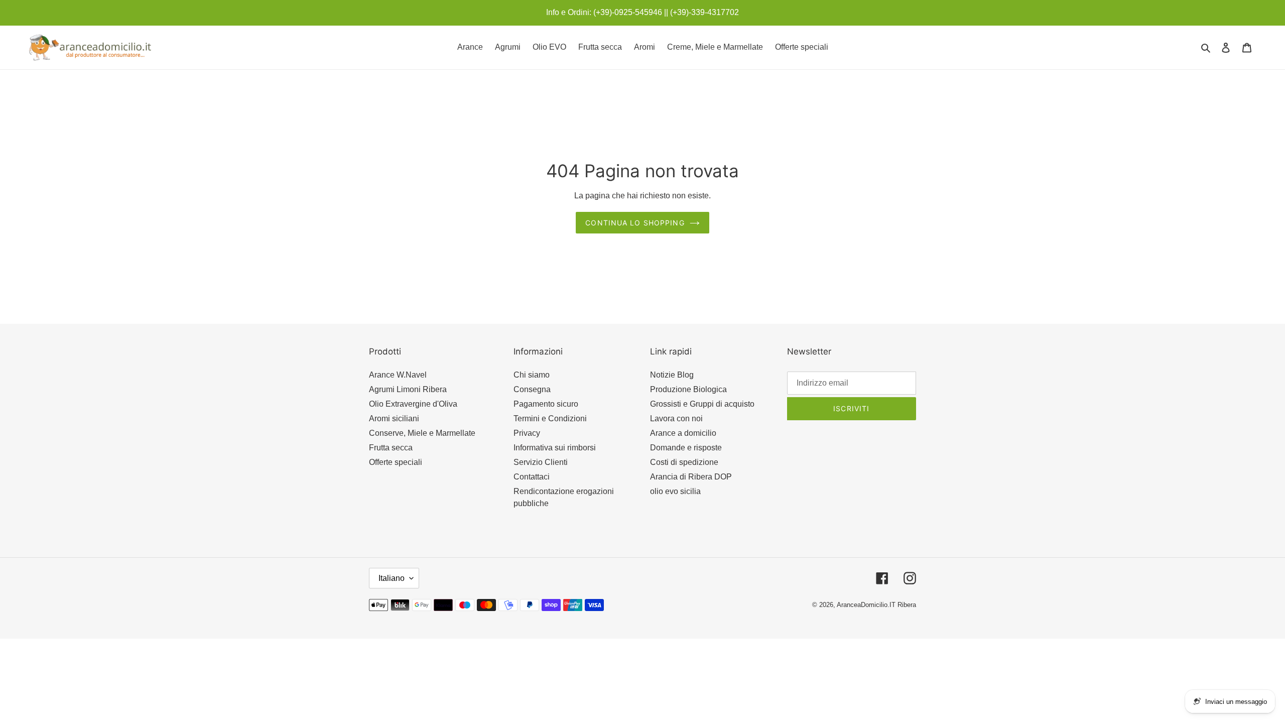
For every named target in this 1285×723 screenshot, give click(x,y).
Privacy (526, 433)
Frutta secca (391, 447)
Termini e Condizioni (550, 418)
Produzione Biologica (688, 389)
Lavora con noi (676, 418)
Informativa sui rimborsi (554, 447)
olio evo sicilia (675, 491)
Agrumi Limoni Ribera (408, 389)
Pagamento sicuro (545, 404)
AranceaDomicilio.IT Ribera (876, 605)
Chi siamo (531, 375)
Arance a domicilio (683, 433)
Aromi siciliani (394, 418)
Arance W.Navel (398, 375)
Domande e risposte (686, 447)
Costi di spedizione (684, 462)
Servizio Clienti (540, 462)
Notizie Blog (672, 375)
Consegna (532, 389)
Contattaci (531, 476)
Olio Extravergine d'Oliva (413, 404)
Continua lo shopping (634, 222)
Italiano (391, 578)
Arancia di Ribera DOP (691, 476)
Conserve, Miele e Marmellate (422, 433)
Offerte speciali (395, 462)
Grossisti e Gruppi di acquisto (702, 404)
